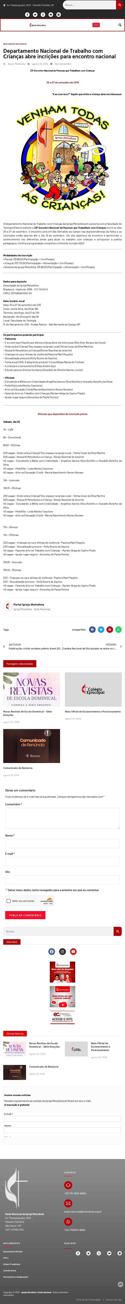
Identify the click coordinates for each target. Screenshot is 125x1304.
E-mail (10, 853)
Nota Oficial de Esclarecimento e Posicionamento (93, 711)
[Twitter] (35, 14)
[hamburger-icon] (96, 25)
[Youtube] (51, 14)
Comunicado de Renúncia (17, 768)
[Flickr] (58, 14)
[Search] (119, 4)
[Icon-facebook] (27, 14)
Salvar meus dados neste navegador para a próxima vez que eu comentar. (53, 890)
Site (7, 872)
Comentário (13, 804)
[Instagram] (43, 14)
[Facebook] (51, 951)
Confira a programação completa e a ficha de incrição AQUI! (51, 243)
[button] (120, 25)
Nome (10, 835)
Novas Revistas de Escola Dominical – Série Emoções (27, 713)
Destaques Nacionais (15, 44)
